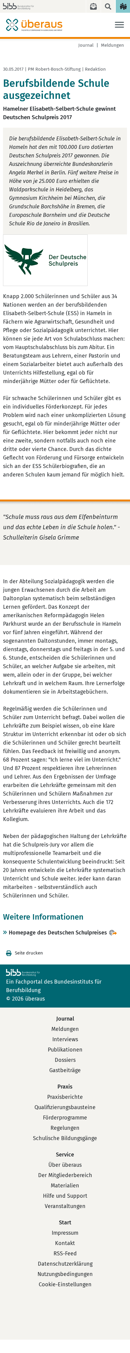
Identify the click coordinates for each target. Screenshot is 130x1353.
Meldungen (112, 45)
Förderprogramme (65, 1117)
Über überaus (65, 1165)
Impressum (65, 1233)
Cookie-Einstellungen (65, 1284)
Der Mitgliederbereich (65, 1175)
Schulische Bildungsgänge (65, 1138)
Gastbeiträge (65, 1070)
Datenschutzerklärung (65, 1263)
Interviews (65, 1039)
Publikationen (65, 1049)
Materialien (65, 1185)
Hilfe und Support (65, 1196)
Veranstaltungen (65, 1206)
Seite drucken (29, 953)
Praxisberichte (65, 1097)
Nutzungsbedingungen (65, 1274)
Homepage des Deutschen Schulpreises (58, 932)
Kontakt (65, 1243)
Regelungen (65, 1128)
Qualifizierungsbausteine (65, 1107)
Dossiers (65, 1060)
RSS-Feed (65, 1253)
